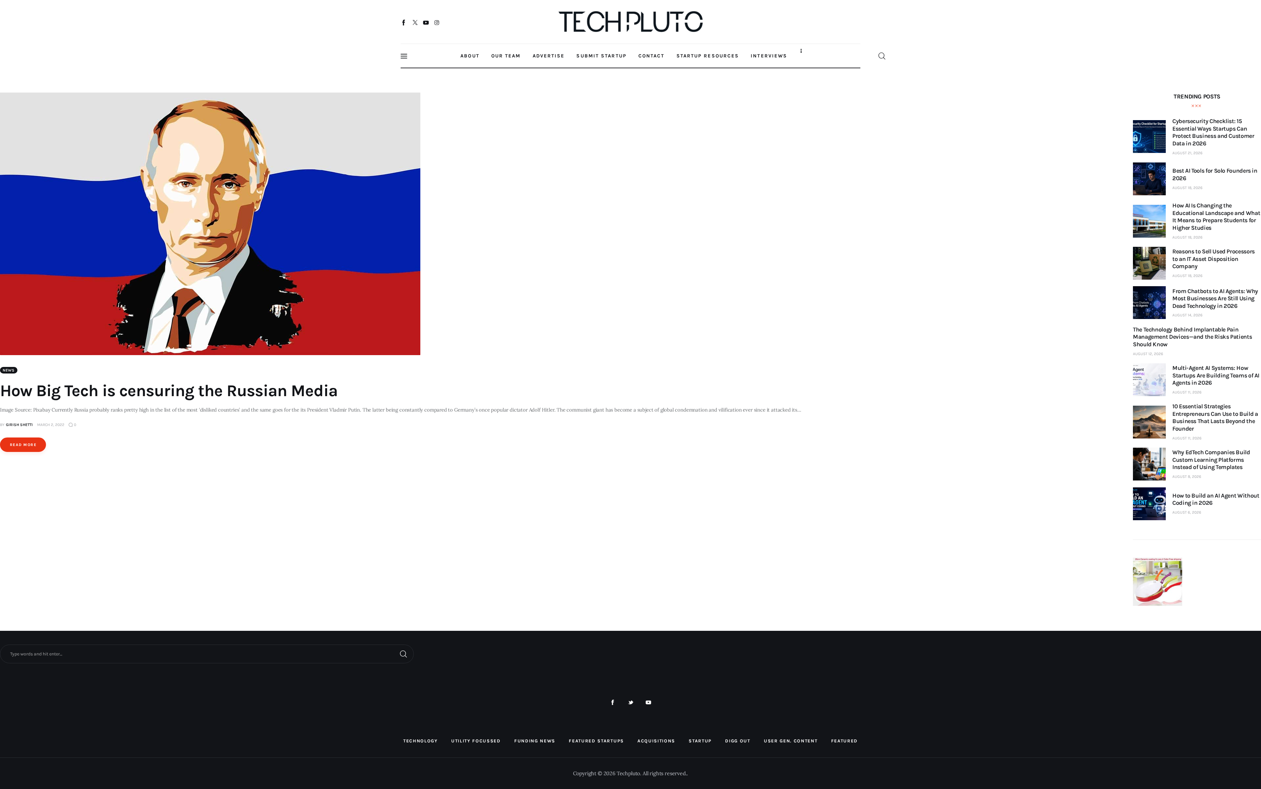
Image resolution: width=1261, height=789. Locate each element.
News (9, 370)
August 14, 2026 (1187, 315)
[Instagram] (436, 22)
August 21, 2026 (1187, 153)
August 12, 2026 (1148, 354)
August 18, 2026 (1187, 187)
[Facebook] (404, 22)
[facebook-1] (612, 702)
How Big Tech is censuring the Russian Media (169, 390)
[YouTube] (426, 22)
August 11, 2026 (1187, 392)
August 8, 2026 (1186, 476)
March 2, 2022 (50, 424)
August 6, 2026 (1186, 512)
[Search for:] (207, 653)
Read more (23, 444)
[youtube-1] (648, 702)
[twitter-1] (630, 702)
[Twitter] (414, 22)
